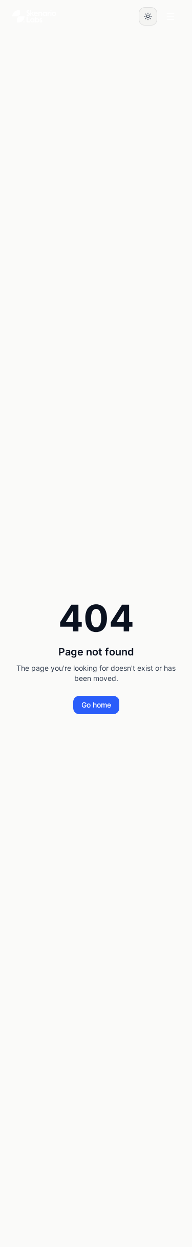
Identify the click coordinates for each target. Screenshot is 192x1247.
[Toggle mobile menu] (170, 16)
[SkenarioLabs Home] (34, 16)
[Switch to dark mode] (148, 16)
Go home (96, 704)
